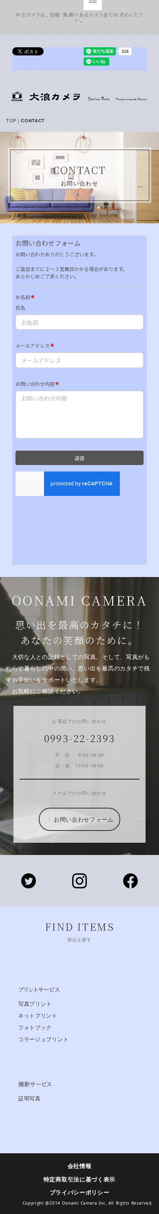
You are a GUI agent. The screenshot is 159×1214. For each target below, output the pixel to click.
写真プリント (35, 1003)
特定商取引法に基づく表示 (79, 1179)
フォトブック (35, 1027)
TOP (11, 120)
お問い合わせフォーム (84, 819)
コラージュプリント (43, 1039)
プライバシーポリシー (80, 1192)
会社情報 (80, 1166)
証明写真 (29, 1098)
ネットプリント (37, 1015)
